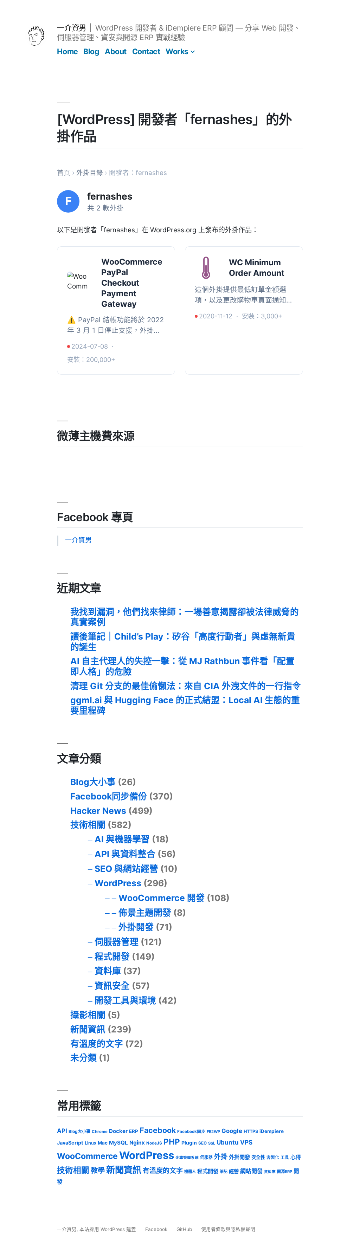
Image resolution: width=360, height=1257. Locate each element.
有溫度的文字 (96, 1043)
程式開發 (112, 956)
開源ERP (284, 1171)
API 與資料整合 (125, 854)
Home (67, 51)
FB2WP (213, 1131)
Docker (118, 1131)
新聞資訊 (87, 1029)
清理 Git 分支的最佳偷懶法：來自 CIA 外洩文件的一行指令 (185, 686)
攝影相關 (87, 1015)
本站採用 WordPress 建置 (108, 1229)
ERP (133, 1131)
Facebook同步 (191, 1131)
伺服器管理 (117, 942)
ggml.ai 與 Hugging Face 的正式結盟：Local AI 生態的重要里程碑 (185, 705)
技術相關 (87, 824)
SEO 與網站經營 (126, 868)
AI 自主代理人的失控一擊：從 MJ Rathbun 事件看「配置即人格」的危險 (182, 666)
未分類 (83, 1057)
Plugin (189, 1143)
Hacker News (98, 810)
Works (177, 51)
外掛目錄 (89, 173)
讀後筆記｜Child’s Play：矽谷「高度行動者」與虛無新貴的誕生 (182, 641)
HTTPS (251, 1131)
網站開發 (251, 1171)
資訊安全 (112, 985)
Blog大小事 (93, 782)
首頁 (63, 173)
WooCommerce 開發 (161, 898)
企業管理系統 (187, 1157)
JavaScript (70, 1143)
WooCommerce (87, 1156)
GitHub (184, 1229)
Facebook (158, 1130)
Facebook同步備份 (108, 796)
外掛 (220, 1157)
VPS (246, 1142)
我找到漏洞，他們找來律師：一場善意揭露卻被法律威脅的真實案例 (184, 617)
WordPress (118, 883)
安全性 (258, 1157)
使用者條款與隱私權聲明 (228, 1229)
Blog (91, 51)
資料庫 (108, 971)
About (116, 51)
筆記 (223, 1171)
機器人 (190, 1171)
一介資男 (71, 27)
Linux (90, 1143)
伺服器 (206, 1157)
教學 (98, 1170)
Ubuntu (228, 1142)
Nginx (137, 1142)
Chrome (100, 1131)
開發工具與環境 (125, 1000)
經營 (234, 1171)
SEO (202, 1143)
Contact (146, 51)
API (62, 1130)
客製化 (272, 1157)
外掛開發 (136, 927)
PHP (171, 1141)
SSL (211, 1143)
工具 (285, 1157)
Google (231, 1130)
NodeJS (154, 1143)
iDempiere (271, 1131)
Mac (103, 1143)
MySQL (118, 1142)
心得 (295, 1157)
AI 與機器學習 (122, 839)
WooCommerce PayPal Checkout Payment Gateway (131, 283)
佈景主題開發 (144, 912)
